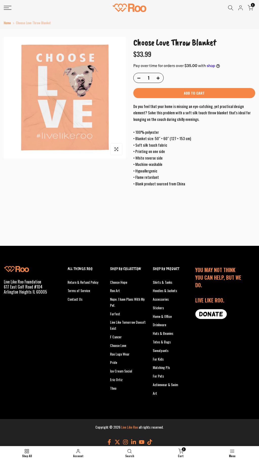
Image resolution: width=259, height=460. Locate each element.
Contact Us (75, 299)
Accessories (161, 299)
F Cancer (116, 336)
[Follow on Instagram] (125, 441)
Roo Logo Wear (120, 354)
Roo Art (115, 290)
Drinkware (159, 324)
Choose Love (118, 345)
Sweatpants (160, 350)
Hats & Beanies (163, 333)
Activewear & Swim (165, 384)
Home (7, 23)
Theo (113, 388)
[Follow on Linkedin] (133, 441)
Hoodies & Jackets (165, 290)
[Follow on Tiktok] (150, 441)
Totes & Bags (162, 341)
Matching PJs (161, 367)
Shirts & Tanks (162, 282)
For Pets (158, 376)
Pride (113, 362)
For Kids (158, 359)
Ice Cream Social (121, 371)
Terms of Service (79, 290)
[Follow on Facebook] (109, 441)
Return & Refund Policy (83, 282)
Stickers (158, 307)
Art (155, 393)
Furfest (115, 313)
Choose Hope (118, 282)
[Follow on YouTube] (141, 441)
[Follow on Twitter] (117, 441)
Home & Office (162, 316)
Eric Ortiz (116, 379)
